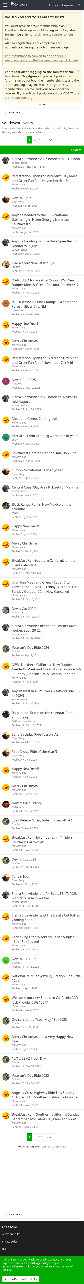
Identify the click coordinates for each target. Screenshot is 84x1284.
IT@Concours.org (20, 97)
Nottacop (17, 383)
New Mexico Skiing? (27, 803)
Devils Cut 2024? (24, 608)
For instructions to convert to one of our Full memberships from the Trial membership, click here (41, 58)
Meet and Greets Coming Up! (34, 418)
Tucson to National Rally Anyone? (37, 470)
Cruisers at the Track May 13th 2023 (39, 1019)
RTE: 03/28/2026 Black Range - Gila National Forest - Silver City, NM (45, 304)
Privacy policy (9, 1241)
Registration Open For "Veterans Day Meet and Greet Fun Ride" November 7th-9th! (45, 360)
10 (40, 140)
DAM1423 (17, 612)
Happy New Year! (25, 323)
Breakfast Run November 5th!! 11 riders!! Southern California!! (43, 839)
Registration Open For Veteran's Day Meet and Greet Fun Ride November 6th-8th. (44, 178)
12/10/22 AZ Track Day (29, 1058)
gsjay (15, 439)
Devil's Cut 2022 (24, 959)
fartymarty (18, 807)
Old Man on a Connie (23, 721)
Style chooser (9, 1226)
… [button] (35, 140)
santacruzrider (20, 163)
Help (4, 1249)
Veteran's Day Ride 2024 (30, 647)
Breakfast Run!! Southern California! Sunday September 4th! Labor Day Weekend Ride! (45, 1116)
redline (16, 513)
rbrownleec (18, 310)
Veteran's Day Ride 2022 (30, 1075)
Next (49, 140)
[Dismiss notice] (78, 72)
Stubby (16, 267)
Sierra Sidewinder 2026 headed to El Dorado (46, 159)
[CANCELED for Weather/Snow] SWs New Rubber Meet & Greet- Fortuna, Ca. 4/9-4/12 (45, 282)
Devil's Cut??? (22, 198)
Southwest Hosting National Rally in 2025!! (44, 453)
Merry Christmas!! (25, 786)
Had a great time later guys (33, 263)
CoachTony (18, 201)
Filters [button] (74, 149)
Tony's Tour (21, 876)
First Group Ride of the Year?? (34, 751)
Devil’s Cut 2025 (24, 380)
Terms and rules (11, 1234)
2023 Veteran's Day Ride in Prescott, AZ (42, 820)
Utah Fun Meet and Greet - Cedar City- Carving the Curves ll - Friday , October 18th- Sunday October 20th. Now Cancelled (46, 587)
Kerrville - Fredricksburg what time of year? (45, 436)
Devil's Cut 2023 (24, 859)
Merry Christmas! (25, 340)
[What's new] (79, 5)
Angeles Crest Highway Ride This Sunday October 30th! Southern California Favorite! (45, 1094)
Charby (16, 962)
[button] (5, 5)
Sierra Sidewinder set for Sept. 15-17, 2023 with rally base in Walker (44, 895)
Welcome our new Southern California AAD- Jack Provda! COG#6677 (45, 999)
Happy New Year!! (25, 526)
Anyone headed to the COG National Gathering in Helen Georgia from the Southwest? (40, 219)
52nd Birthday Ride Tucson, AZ (35, 734)
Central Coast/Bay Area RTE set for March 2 (45, 487)
